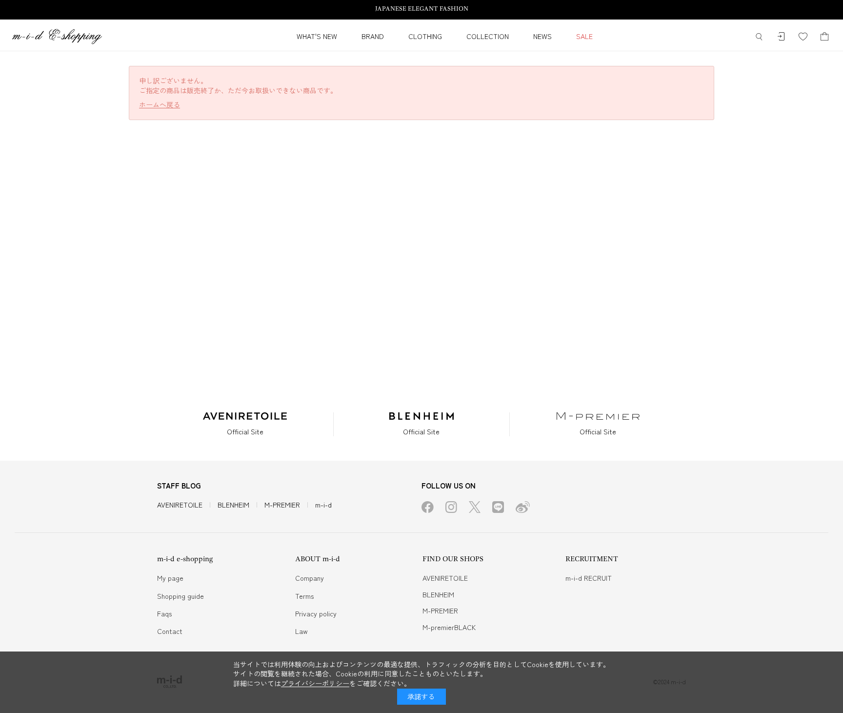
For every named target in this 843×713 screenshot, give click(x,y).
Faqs (164, 613)
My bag (825, 37)
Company (309, 578)
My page (170, 578)
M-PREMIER (282, 504)
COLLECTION (487, 36)
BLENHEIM (233, 504)
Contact (169, 631)
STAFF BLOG (179, 485)
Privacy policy (316, 613)
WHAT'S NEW (317, 36)
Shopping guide (180, 596)
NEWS (542, 36)
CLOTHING (425, 36)
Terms (304, 596)
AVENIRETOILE (179, 504)
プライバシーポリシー (315, 683)
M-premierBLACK (449, 627)
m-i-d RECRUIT (588, 578)
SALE (584, 36)
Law (301, 631)
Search (759, 37)
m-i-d (323, 504)
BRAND (372, 36)
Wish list (803, 37)
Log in (781, 37)
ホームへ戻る (159, 104)
